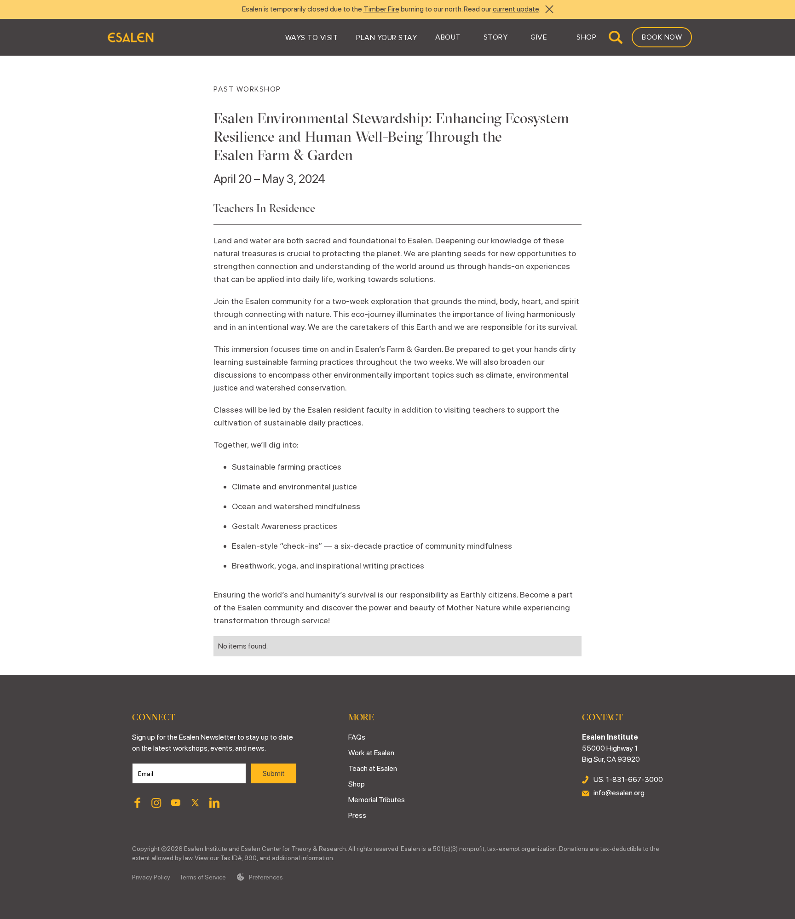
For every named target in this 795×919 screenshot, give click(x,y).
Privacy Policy (151, 877)
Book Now (662, 37)
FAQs (356, 737)
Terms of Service (202, 877)
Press (357, 815)
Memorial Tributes (376, 799)
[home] (130, 37)
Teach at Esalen (372, 768)
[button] (311, 37)
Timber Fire (381, 9)
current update (516, 9)
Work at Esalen (371, 752)
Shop (356, 784)
